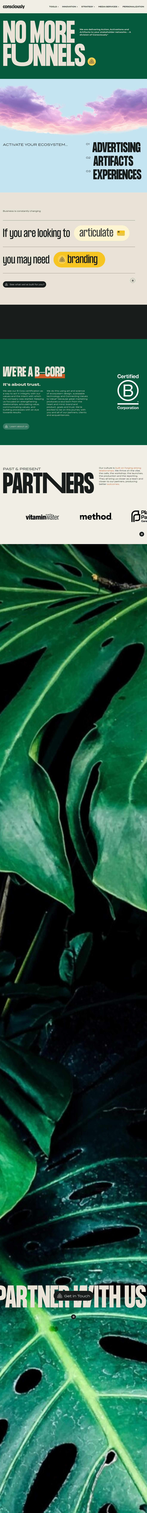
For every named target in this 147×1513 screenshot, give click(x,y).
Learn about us (18, 426)
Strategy (87, 6)
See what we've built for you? (27, 284)
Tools (53, 6)
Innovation (69, 6)
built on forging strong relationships (120, 469)
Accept (136, 1507)
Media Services (107, 6)
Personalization (133, 6)
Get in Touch (77, 1296)
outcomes (113, 484)
